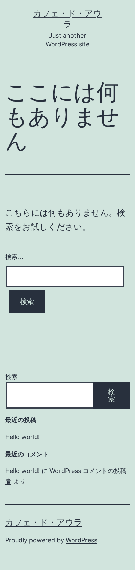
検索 (11, 376)
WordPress (81, 540)
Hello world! (22, 436)
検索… (14, 256)
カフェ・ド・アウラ (43, 522)
